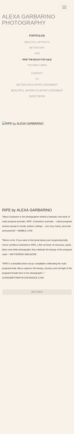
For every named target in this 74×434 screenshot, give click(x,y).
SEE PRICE (37, 292)
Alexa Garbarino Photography (28, 20)
